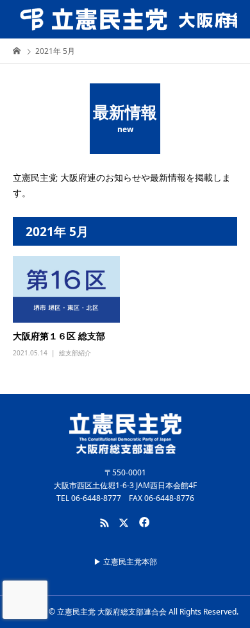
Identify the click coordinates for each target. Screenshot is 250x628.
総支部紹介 (75, 352)
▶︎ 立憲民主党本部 (125, 561)
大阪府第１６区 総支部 (59, 336)
